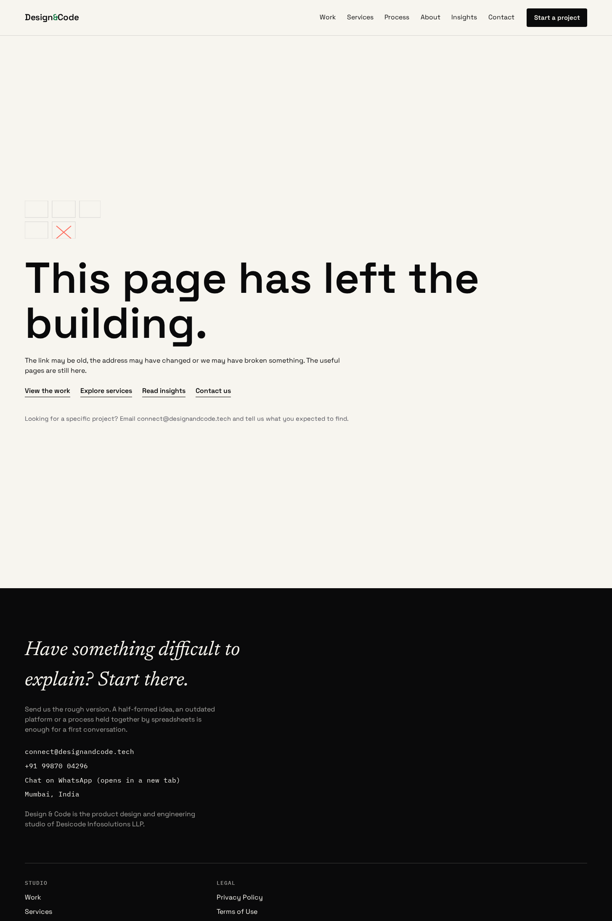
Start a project (557, 17)
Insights (464, 17)
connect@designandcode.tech (184, 418)
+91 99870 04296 (56, 766)
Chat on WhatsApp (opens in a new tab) (102, 780)
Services (360, 17)
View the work (47, 390)
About (430, 17)
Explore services (106, 390)
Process (396, 17)
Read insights (163, 390)
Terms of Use (237, 911)
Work (328, 17)
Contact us (213, 390)
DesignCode (52, 17)
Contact (501, 17)
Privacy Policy (240, 897)
